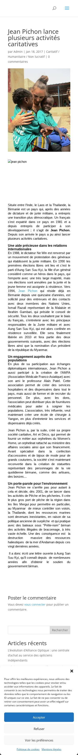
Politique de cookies (28, 749)
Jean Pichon (27, 291)
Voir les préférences (39, 740)
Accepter (39, 717)
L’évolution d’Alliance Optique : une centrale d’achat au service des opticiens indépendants (38, 655)
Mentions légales (51, 749)
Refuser (39, 729)
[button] (72, 671)
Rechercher (60, 630)
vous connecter (35, 604)
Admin (18, 52)
